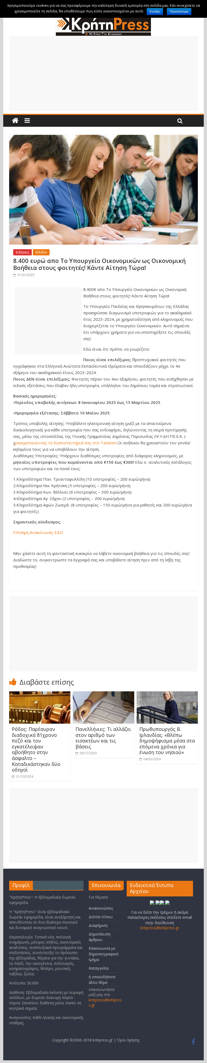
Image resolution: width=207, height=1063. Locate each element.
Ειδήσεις (22, 252)
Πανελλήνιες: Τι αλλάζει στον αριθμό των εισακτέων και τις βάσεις (103, 738)
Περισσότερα (179, 11)
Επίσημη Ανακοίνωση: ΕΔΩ (38, 532)
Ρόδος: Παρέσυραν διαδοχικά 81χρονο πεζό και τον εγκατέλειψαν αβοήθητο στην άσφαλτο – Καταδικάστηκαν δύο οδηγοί (36, 749)
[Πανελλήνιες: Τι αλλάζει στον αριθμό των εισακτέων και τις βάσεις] (103, 695)
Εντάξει (155, 11)
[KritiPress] (103, 19)
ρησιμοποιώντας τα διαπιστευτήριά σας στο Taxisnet (66, 442)
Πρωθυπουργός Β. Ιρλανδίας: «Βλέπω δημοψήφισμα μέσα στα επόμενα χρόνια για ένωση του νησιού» (167, 740)
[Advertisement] (103, 73)
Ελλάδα (41, 252)
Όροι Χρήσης (128, 1040)
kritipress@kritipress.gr (159, 927)
